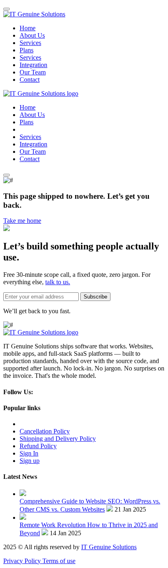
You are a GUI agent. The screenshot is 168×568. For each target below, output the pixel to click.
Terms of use (58, 560)
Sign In (29, 453)
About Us (32, 35)
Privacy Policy (22, 560)
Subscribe (95, 297)
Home (27, 28)
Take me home (22, 220)
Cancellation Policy (45, 431)
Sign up (30, 460)
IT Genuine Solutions (109, 546)
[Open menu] (6, 175)
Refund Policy (38, 445)
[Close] (6, 9)
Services (30, 42)
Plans (26, 50)
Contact (30, 79)
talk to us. (57, 281)
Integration (33, 64)
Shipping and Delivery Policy (58, 438)
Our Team (33, 72)
